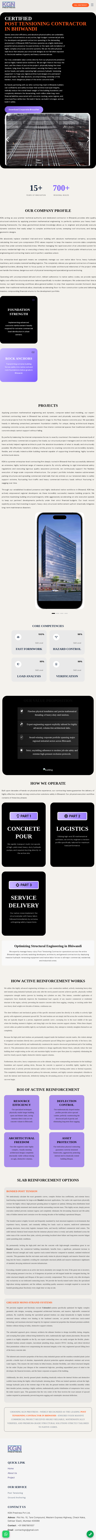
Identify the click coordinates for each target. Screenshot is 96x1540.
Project (11, 1477)
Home (11, 1468)
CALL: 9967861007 (80, 5)
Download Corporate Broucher (24, 109)
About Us (12, 1473)
